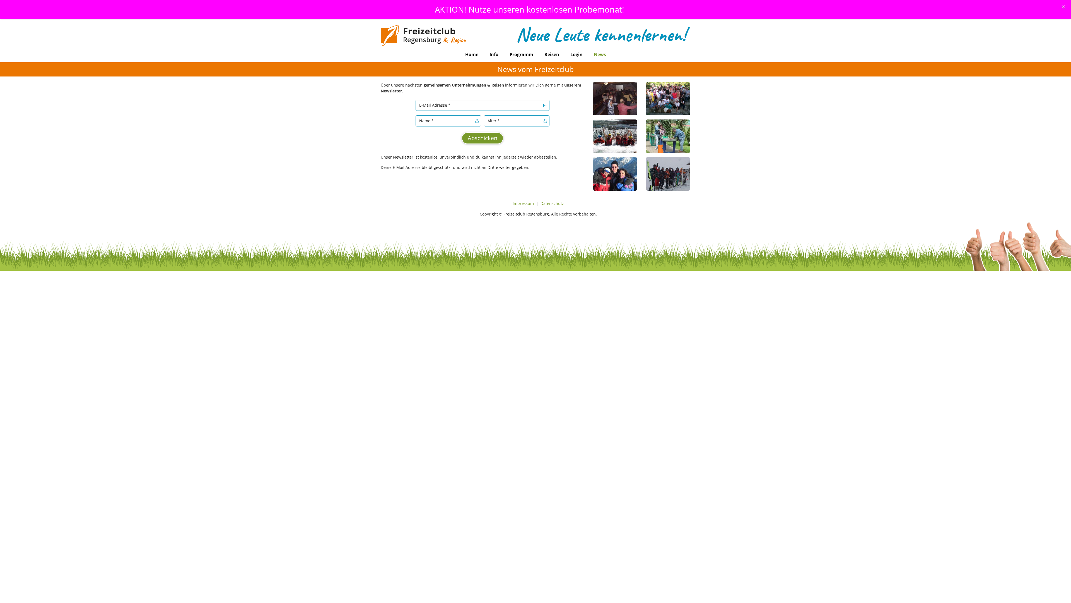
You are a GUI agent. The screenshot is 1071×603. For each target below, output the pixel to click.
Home (471, 54)
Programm (521, 54)
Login (576, 54)
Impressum (523, 203)
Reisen (551, 54)
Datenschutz (552, 203)
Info (493, 54)
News (600, 54)
